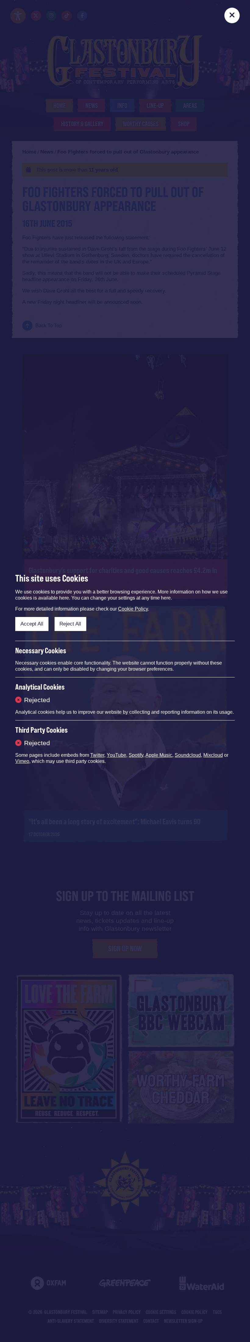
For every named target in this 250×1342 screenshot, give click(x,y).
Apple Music (158, 755)
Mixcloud (213, 755)
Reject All (70, 624)
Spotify (136, 755)
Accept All (31, 624)
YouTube (116, 755)
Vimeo (22, 761)
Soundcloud (188, 755)
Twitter (97, 755)
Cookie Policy (133, 608)
